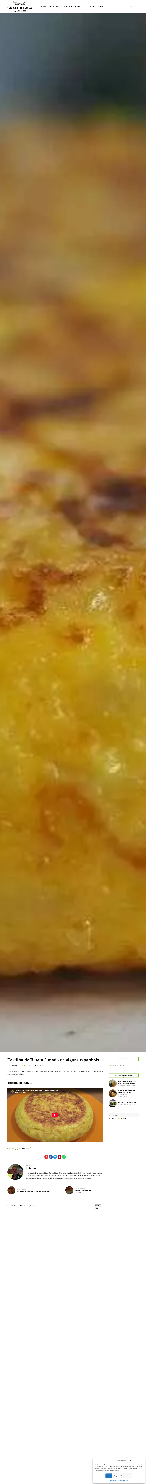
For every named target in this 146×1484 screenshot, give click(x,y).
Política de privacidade (123, 1480)
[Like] (46, 1157)
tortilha (12, 1148)
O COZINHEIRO (96, 6)
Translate (123, 1118)
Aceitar (109, 1476)
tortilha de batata (24, 1148)
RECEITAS (53, 6)
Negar (116, 1476)
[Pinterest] (59, 1157)
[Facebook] (51, 1157)
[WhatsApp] (64, 1157)
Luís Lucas (31, 1168)
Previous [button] (98, 1205)
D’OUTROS (67, 6)
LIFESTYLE (80, 6)
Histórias (23, 1065)
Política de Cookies (112, 1480)
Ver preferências (126, 1476)
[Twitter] (55, 1157)
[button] (131, 1461)
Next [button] (96, 1208)
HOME (43, 6)
